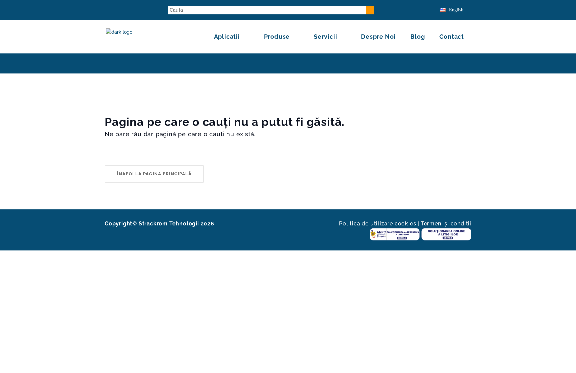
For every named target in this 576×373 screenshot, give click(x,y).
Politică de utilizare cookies (377, 223)
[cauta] (370, 10)
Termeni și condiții (446, 223)
